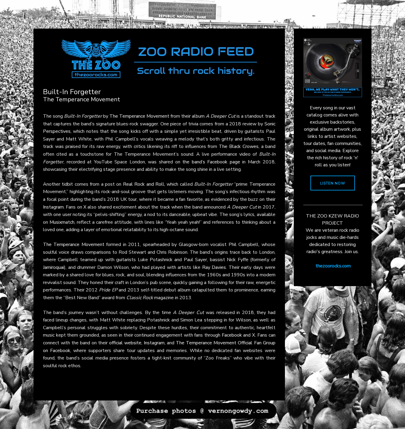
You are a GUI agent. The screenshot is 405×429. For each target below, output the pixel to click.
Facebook (232, 335)
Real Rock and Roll (143, 184)
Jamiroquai (53, 267)
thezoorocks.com (333, 266)
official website (125, 343)
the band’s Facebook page (211, 162)
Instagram (154, 343)
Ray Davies (214, 267)
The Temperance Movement (139, 116)
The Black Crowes (239, 146)
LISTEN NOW (332, 183)
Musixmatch (62, 222)
